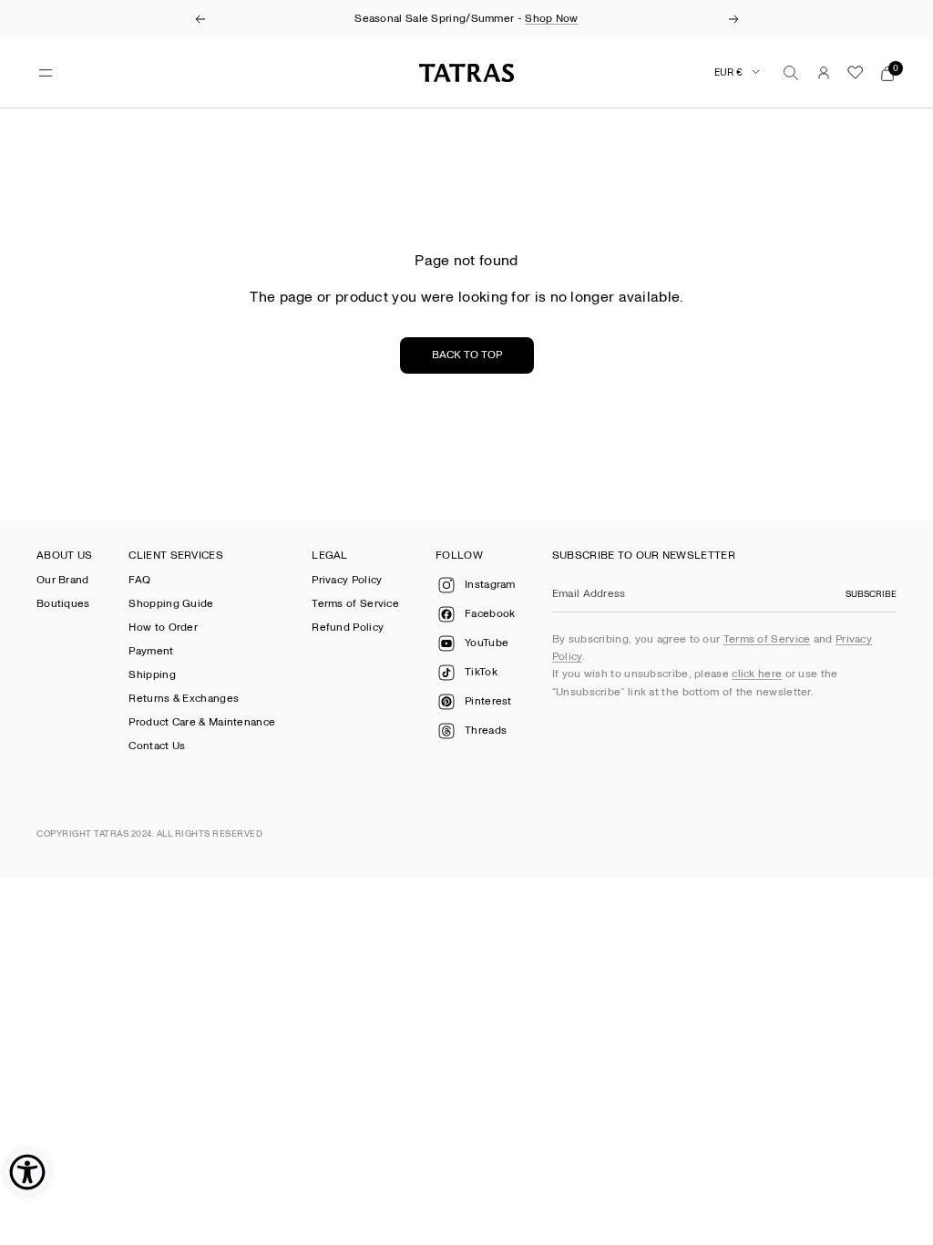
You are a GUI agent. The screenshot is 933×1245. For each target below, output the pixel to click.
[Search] (791, 73)
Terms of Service (355, 604)
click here (757, 674)
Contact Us (156, 746)
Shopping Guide (170, 604)
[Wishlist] (855, 73)
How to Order (163, 627)
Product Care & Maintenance (201, 722)
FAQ (139, 580)
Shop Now (551, 18)
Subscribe (871, 594)
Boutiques (63, 604)
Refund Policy (348, 627)
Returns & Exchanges (183, 698)
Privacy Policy (347, 580)
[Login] (824, 73)
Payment (150, 651)
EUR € (728, 72)
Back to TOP (467, 355)
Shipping (151, 675)
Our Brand (62, 580)
